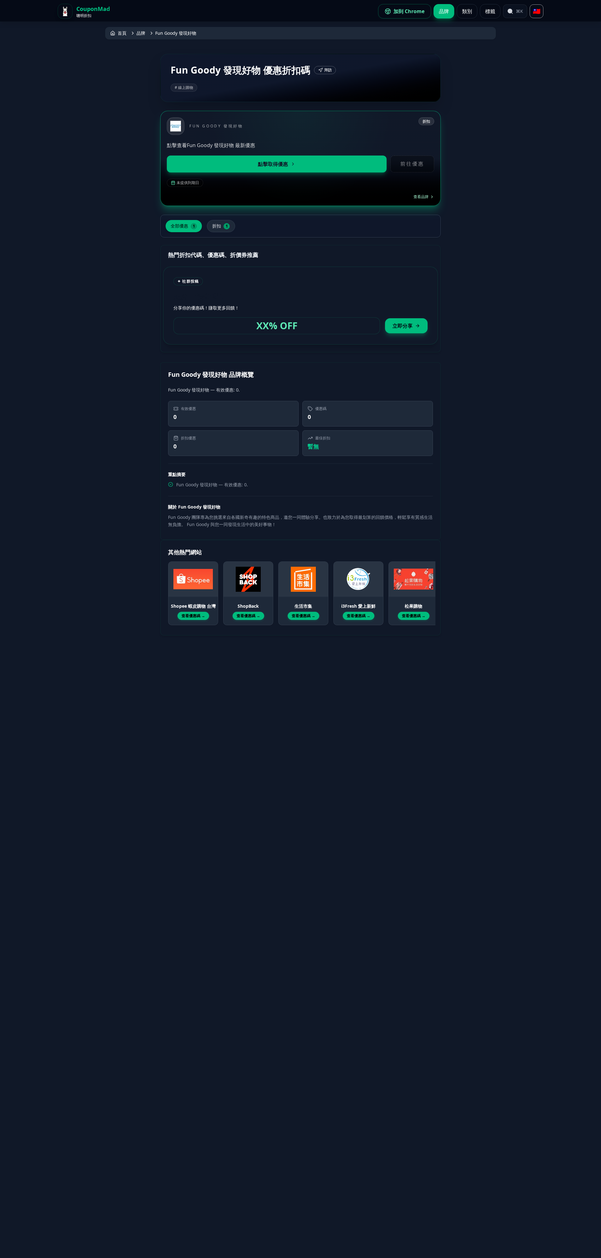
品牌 (444, 11)
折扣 (220, 226)
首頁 (122, 33)
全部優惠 (183, 226)
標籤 (490, 11)
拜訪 (328, 70)
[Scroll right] (429, 587)
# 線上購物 (184, 87)
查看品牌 (421, 196)
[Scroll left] (172, 587)
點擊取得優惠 (273, 164)
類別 (467, 11)
